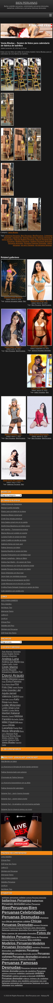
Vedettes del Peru (7, 626)
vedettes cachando (26, 973)
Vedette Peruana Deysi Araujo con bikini (16, 569)
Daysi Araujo (13, 675)
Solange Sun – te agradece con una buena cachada (20, 804)
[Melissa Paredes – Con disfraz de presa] (13, 414)
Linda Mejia (14, 710)
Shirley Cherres (8, 738)
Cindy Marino (10, 666)
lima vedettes (34, 940)
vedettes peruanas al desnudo (24, 976)
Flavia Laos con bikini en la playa (13, 512)
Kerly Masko (13, 702)
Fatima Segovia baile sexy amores (14, 772)
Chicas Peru (5, 622)
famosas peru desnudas (34, 928)
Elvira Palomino (13, 681)
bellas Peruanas (39, 392)
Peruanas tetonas (29, 968)
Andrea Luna (10, 658)
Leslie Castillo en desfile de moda (13, 540)
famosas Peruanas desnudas (12, 928)
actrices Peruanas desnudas (41, 350)
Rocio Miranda (10, 730)
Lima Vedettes (6, 857)
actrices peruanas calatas (13, 301)
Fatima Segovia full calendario (12, 788)
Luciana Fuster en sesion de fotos (13, 537)
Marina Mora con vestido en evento (14, 533)
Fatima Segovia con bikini (10, 548)
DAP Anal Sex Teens (8, 633)
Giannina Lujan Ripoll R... (13, 297)
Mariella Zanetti (8, 716)
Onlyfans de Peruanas (9, 629)
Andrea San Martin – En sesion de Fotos (16, 562)
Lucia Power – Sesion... (13, 347)
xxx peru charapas (27, 245)
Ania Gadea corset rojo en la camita (14, 522)
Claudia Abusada (9, 670)
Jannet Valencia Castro (10, 695)
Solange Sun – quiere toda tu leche (14, 799)
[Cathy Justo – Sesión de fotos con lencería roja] (39, 371)
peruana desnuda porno (26, 954)
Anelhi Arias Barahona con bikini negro (15, 526)
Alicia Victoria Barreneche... (39, 434)
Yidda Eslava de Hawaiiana (11, 504)
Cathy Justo (12, 664)
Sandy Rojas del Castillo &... (13, 480)
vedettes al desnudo (9, 973)
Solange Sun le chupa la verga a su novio (16, 809)
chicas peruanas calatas (17, 921)
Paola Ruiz (17, 728)
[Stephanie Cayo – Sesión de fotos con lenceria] (39, 327)
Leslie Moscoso (11, 705)
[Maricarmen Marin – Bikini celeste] (39, 279)
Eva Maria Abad (8, 684)
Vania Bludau (13, 232)
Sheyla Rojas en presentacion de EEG (15, 580)
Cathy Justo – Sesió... (39, 388)
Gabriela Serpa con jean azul (12, 544)
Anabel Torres (13, 654)
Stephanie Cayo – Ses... (39, 347)
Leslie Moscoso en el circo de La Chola (15, 584)
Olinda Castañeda (8, 726)
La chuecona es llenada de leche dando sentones (19, 767)
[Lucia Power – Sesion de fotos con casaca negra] (13, 327)
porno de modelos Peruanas (32, 971)
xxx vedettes (17, 985)
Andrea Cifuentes (9, 656)
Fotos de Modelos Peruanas (24, 240)
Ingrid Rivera (18, 687)
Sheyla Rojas (15, 736)
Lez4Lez (4, 619)
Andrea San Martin (11, 662)
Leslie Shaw (8, 708)
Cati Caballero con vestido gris (12, 591)
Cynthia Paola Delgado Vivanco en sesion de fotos (20, 587)
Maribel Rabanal (11, 713)
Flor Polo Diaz (10, 686)
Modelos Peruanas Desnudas (23, 945)
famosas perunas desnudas (15, 930)
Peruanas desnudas (25, 956)
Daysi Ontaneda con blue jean (12, 573)
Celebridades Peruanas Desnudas (23, 914)
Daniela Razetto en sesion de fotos (14, 551)
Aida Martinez (7, 652)
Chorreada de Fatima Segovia (12, 777)
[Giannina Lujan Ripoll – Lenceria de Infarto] (13, 277)
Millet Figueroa (10, 722)
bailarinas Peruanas (12, 236)
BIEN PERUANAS (26, 2)
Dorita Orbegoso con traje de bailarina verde (17, 566)
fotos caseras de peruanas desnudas (19, 933)
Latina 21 (4, 615)
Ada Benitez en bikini (9, 761)
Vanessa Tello (13, 740)
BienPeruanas (38, 236)
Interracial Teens (7, 611)
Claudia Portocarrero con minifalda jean (16, 555)
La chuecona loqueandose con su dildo (15, 783)
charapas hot (17, 238)
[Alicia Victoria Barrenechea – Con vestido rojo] (39, 414)
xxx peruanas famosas (43, 245)
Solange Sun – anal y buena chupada (15, 793)
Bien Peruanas (26, 236)
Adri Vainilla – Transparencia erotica (14, 530)
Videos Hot (32, 757)
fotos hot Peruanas (18, 940)
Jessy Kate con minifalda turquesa (13, 576)
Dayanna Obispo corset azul (11, 515)
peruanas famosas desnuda (23, 959)
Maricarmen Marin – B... (39, 301)
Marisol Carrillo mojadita (10, 508)
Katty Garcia (9, 699)
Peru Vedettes (6, 604)
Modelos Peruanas (22, 241)
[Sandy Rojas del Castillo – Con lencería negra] (13, 460)
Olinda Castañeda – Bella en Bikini (14, 558)
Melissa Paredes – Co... (13, 434)
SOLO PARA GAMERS (9, 601)
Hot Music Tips (6, 608)
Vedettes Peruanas (8, 882)
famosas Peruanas (30, 238)
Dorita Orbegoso (10, 679)
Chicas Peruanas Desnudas (21, 923)
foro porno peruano (37, 930)
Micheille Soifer (17, 719)
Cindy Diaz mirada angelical (11, 519)
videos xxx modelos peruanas (25, 981)
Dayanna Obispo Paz (12, 672)
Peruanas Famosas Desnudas (35, 243)
